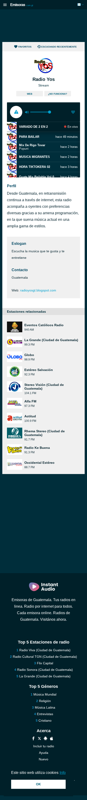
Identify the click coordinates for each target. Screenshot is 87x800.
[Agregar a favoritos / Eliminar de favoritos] (73, 113)
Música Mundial (44, 694)
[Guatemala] (81, 5)
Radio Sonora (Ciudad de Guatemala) (45, 670)
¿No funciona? (57, 94)
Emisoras (21, 5)
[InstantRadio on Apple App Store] (51, 739)
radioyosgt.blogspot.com (38, 290)
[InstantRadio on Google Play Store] (45, 739)
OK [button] (38, 784)
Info (63, 773)
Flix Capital (45, 663)
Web (29, 94)
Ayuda (43, 753)
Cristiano (45, 720)
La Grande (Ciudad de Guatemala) (45, 676)
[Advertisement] (43, 25)
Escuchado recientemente (59, 46)
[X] (39, 739)
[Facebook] (33, 739)
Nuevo (43, 759)
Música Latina (45, 707)
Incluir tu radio (43, 746)
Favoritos (25, 46)
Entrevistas (45, 714)
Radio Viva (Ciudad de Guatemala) (45, 650)
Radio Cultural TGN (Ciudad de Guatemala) (45, 656)
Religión (45, 701)
